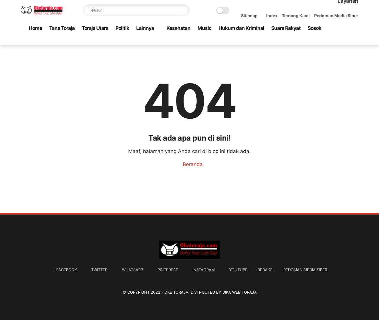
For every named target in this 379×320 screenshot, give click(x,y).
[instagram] (345, 40)
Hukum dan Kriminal (241, 28)
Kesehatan (178, 28)
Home (35, 28)
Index (271, 15)
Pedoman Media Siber (336, 15)
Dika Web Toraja (239, 292)
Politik (122, 28)
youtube (238, 269)
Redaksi (265, 269)
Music (204, 28)
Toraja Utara (95, 28)
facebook (66, 269)
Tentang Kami (296, 15)
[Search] (183, 10)
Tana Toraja (62, 28)
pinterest (168, 269)
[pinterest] (336, 40)
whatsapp (132, 269)
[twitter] (317, 40)
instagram (203, 269)
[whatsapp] (326, 40)
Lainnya (145, 28)
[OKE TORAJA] (41, 14)
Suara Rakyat (286, 28)
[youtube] (355, 40)
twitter (99, 269)
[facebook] (307, 40)
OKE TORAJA (176, 292)
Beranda (192, 164)
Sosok (314, 28)
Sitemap (249, 15)
